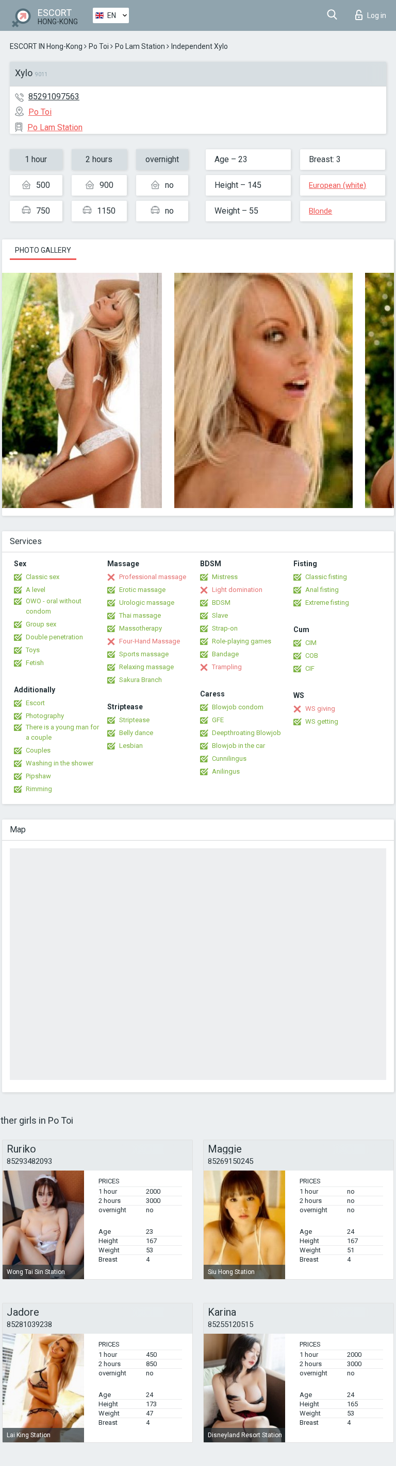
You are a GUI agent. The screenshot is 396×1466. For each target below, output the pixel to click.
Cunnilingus (229, 758)
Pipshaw (38, 776)
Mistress (225, 577)
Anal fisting (322, 590)
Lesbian (131, 745)
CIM (311, 643)
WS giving (320, 708)
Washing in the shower (59, 763)
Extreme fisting (327, 602)
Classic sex (42, 577)
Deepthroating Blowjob (246, 733)
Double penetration (54, 637)
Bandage (225, 654)
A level (35, 590)
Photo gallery (43, 250)
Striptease (134, 720)
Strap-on (225, 628)
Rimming (39, 789)
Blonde (320, 211)
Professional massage (152, 577)
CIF (310, 668)
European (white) (337, 185)
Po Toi (99, 46)
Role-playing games (241, 641)
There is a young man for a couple (62, 732)
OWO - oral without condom (53, 606)
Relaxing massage (146, 667)
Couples (38, 750)
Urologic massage (146, 602)
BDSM (221, 602)
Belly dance (136, 733)
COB (311, 655)
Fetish (35, 663)
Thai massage (140, 615)
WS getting (321, 721)
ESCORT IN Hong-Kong (46, 46)
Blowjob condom (237, 707)
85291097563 (53, 96)
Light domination (237, 590)
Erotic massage (142, 590)
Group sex (41, 624)
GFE (218, 720)
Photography (45, 716)
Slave (220, 615)
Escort (35, 703)
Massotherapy (140, 628)
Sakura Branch (140, 680)
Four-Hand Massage (149, 641)
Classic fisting (326, 577)
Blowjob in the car (238, 745)
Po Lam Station (140, 46)
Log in (376, 15)
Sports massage (144, 654)
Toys (33, 650)
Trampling (227, 667)
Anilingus (226, 771)
